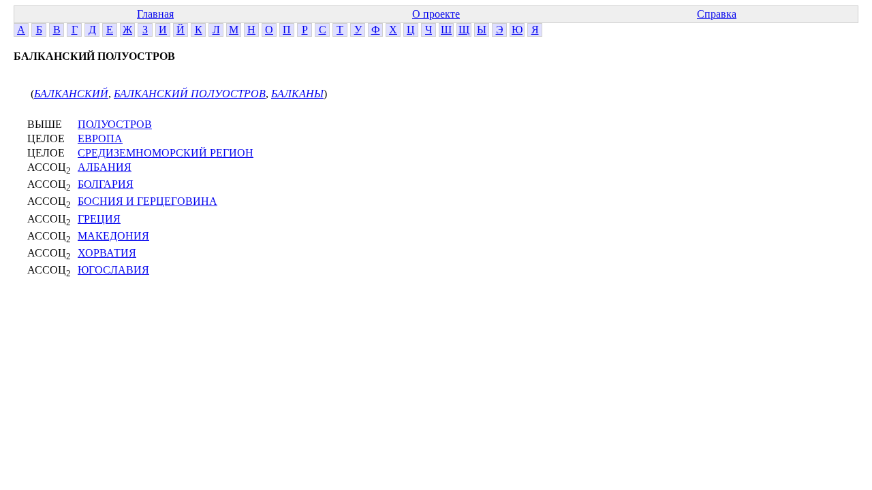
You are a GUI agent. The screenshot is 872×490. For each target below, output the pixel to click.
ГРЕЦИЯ (99, 219)
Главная (155, 14)
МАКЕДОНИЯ (113, 236)
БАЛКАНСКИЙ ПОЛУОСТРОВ (190, 93)
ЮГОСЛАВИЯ (113, 270)
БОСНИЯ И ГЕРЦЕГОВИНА (147, 201)
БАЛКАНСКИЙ (71, 93)
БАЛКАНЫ (297, 93)
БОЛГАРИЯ (106, 184)
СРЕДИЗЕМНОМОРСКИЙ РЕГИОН (165, 153)
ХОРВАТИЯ (107, 253)
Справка (716, 14)
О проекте (436, 14)
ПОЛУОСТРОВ (115, 124)
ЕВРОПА (100, 138)
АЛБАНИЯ (104, 167)
